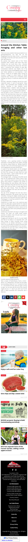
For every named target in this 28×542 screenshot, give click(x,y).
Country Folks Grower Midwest (14, 495)
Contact (14, 521)
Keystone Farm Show (14, 506)
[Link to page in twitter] (8, 297)
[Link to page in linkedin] (11, 297)
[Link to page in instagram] (15, 469)
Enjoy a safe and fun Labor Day (12, 369)
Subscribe (14, 514)
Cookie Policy (14, 527)
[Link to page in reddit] (23, 297)
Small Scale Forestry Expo (14, 511)
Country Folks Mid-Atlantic (14, 491)
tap (25, 19)
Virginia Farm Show (14, 507)
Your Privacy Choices (12, 538)
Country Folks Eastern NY (14, 486)
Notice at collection (7, 540)
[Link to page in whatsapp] (19, 297)
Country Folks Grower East (14, 493)
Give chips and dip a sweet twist (12, 394)
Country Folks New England (14, 489)
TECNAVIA (17, 534)
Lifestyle (4, 40)
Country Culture (14, 497)
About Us (14, 517)
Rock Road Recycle (14, 500)
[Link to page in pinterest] (15, 297)
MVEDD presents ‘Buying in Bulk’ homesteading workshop (13, 421)
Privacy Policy (14, 524)
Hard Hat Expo (14, 509)
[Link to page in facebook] (4, 297)
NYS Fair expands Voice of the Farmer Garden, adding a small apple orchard (12, 448)
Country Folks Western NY (14, 488)
